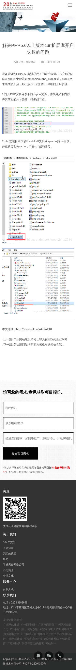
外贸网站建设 (47, 629)
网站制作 (51, 643)
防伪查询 (38, 643)
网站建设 (30, 62)
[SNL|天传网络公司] (18, 6)
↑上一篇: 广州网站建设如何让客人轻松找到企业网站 (34, 339)
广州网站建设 (11, 624)
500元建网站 (51, 638)
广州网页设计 (18, 629)
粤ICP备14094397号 (34, 663)
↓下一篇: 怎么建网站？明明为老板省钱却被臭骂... (33, 344)
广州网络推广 (64, 629)
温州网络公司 (11, 634)
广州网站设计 (29, 624)
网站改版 (32, 629)
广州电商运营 (46, 624)
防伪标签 (27, 643)
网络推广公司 (45, 634)
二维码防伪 (13, 643)
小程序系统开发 (33, 638)
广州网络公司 (29, 634)
